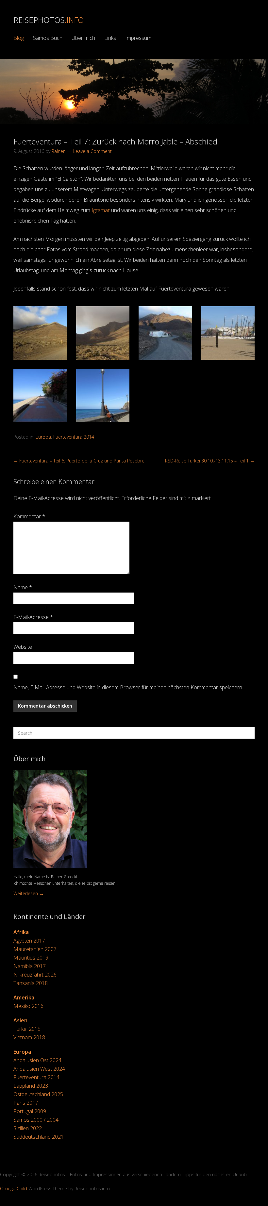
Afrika (21, 932)
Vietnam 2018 (29, 1037)
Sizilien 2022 (27, 1128)
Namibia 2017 (29, 966)
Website (22, 646)
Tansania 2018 (30, 983)
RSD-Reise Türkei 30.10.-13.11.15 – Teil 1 (210, 461)
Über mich (83, 38)
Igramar (101, 210)
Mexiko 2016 (28, 1006)
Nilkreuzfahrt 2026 (35, 974)
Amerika (23, 997)
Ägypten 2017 (29, 940)
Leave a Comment (92, 151)
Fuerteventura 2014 (73, 437)
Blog (18, 38)
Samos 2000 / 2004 (36, 1119)
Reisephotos (48, 19)
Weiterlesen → (28, 893)
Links (110, 38)
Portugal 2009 (29, 1111)
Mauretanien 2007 (35, 949)
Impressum (138, 38)
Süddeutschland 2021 (38, 1136)
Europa (43, 437)
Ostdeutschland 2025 (38, 1094)
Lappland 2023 (30, 1085)
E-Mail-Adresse (33, 617)
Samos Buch (47, 38)
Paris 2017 (25, 1102)
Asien (20, 1020)
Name (22, 587)
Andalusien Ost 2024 (37, 1060)
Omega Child (13, 1188)
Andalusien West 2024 (39, 1068)
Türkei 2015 (27, 1028)
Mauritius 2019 (30, 957)
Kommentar (29, 516)
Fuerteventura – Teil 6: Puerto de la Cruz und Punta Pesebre (78, 461)
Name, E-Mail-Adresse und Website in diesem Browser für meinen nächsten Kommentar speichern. (128, 687)
